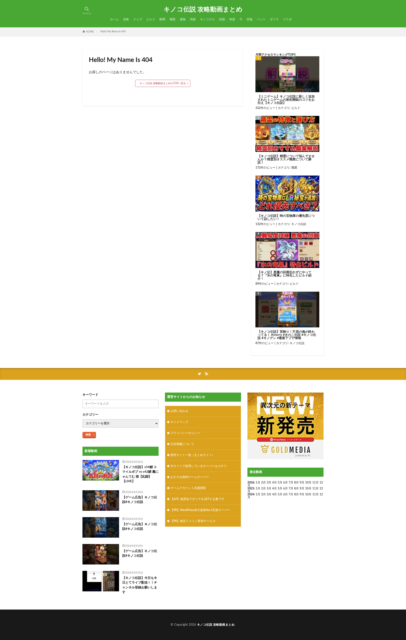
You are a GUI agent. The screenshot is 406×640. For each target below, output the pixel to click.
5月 (280, 482)
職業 (173, 19)
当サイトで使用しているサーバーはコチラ (198, 466)
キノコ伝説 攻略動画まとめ (203, 9)
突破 (193, 19)
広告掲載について (182, 444)
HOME (90, 31)
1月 (258, 482)
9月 (302, 488)
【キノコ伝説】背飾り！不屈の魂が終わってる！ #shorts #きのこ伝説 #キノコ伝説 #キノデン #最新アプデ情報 (287, 335)
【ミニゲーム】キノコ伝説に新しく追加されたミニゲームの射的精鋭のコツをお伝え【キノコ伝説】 (286, 99)
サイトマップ (179, 422)
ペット (261, 19)
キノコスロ (207, 19)
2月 (263, 482)
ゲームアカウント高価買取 (188, 488)
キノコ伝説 (298, 224)
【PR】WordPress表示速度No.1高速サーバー (200, 510)
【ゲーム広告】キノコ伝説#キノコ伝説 (139, 500)
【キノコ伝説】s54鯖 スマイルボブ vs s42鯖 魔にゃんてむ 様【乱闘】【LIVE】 (140, 474)
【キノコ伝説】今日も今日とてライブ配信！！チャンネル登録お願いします (139, 585)
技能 (222, 19)
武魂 (249, 19)
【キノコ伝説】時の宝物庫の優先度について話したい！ (286, 217)
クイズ (137, 19)
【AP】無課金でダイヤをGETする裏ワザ (197, 499)
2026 (250, 482)
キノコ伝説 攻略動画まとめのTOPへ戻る (163, 83)
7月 (291, 482)
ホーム (114, 19)
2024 (250, 494)
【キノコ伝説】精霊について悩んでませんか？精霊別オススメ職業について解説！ (286, 159)
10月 (308, 488)
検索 (88, 434)
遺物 (183, 19)
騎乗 (162, 19)
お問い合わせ (179, 411)
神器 (232, 19)
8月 (296, 482)
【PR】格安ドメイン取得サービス (192, 521)
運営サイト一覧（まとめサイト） (192, 455)
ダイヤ (274, 19)
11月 (315, 488)
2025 (250, 488)
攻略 (126, 19)
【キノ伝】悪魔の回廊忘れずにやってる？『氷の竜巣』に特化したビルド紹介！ (284, 275)
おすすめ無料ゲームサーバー (189, 477)
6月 (285, 482)
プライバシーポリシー (185, 433)
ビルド (150, 19)
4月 (274, 482)
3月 (269, 482)
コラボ (287, 19)
